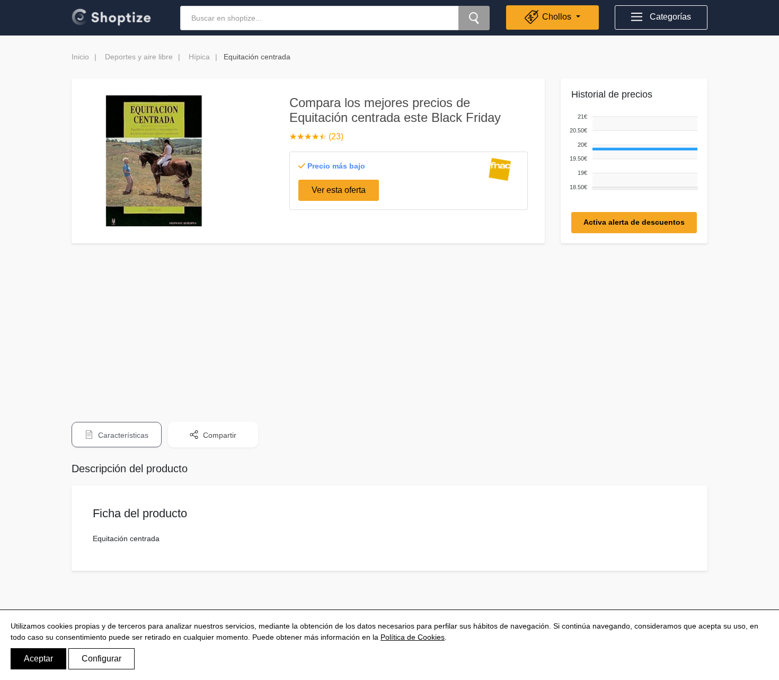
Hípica (199, 56)
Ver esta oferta (339, 190)
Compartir (218, 435)
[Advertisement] (389, 325)
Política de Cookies (412, 637)
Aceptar (38, 658)
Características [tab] (122, 435)
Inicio (80, 56)
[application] (632, 152)
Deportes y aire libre (139, 56)
